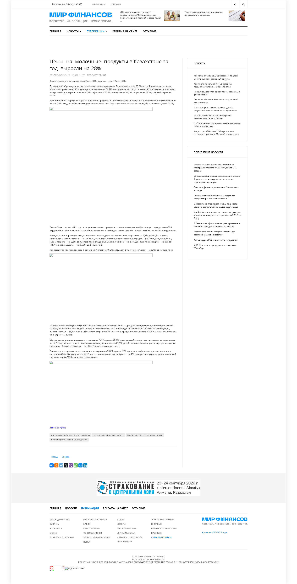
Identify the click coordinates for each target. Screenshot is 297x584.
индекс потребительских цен (108, 435)
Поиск (86, 542)
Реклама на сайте (124, 31)
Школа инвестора (126, 528)
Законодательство (60, 519)
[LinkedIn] (85, 465)
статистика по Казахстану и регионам (70, 435)
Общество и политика (95, 519)
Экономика (56, 528)
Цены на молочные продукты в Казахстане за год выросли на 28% (109, 65)
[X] (66, 465)
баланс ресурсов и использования (144, 435)
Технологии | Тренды (162, 519)
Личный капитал (126, 533)
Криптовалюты (91, 528)
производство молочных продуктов (69, 439)
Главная (55, 31)
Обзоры (121, 524)
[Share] (235, 4)
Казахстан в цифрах (161, 537)
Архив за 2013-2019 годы (214, 532)
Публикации (96, 31)
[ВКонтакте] (52, 465)
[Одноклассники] (56, 465)
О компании (98, 4)
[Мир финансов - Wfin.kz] (81, 17)
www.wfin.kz (146, 562)
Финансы (54, 524)
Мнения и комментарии (164, 528)
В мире (86, 524)
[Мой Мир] (80, 465)
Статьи (120, 519)
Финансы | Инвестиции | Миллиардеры (130, 539)
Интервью (156, 524)
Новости (73, 31)
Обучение (149, 31)
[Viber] (71, 465)
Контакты (116, 4)
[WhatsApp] (76, 465)
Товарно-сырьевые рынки (96, 537)
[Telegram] (61, 465)
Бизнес (53, 533)
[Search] (243, 4)
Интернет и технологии (62, 537)
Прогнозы (156, 533)
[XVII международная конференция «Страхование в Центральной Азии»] (148, 487)
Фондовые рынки (92, 533)
